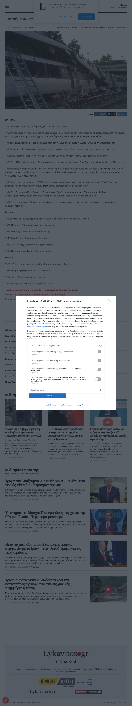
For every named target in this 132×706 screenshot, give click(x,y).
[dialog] (66, 353)
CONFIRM (47, 396)
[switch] (98, 351)
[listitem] (66, 345)
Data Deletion (51, 405)
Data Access (66, 405)
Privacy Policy (80, 405)
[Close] (110, 301)
